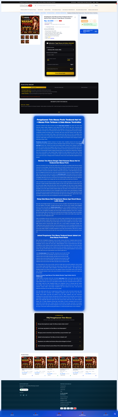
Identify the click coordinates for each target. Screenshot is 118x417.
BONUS (12, 414)
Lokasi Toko (62, 389)
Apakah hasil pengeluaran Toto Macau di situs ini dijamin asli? (52, 337)
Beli (91, 21)
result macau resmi (61, 174)
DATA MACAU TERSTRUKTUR (69, 9)
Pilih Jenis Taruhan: (50, 47)
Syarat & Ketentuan (64, 396)
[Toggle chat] (115, 414)
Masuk (97, 2)
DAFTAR (59, 415)
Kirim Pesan (24, 389)
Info (95, 31)
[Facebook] (21, 395)
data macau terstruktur (64, 125)
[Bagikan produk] (75, 17)
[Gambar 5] (23, 42)
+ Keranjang (84, 21)
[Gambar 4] (36, 37)
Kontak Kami (62, 387)
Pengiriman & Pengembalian (65, 402)
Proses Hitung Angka (60, 73)
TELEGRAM (35, 414)
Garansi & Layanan (64, 405)
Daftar (94, 2)
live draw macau (42, 253)
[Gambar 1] (23, 37)
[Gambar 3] (32, 37)
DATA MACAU (73, 2)
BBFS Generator (33, 87)
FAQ (61, 391)
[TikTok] (26, 395)
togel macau (61, 278)
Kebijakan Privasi (63, 398)
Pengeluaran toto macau (41, 141)
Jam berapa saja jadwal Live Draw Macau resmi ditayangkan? (52, 328)
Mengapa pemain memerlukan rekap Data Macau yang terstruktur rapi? (54, 332)
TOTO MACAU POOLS (56, 9)
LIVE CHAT (105, 414)
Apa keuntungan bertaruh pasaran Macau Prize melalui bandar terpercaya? (55, 345)
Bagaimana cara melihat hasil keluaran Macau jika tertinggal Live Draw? (54, 341)
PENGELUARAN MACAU (93, 9)
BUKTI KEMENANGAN (82, 415)
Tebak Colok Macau (84, 87)
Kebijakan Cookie (63, 400)
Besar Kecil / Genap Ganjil (59, 87)
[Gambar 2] (27, 37)
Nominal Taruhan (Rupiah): (51, 52)
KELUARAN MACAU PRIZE (81, 9)
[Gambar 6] (27, 42)
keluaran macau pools (55, 207)
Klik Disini (52, 38)
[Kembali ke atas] (115, 410)
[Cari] (35, 5)
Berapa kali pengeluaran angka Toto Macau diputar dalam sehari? (53, 324)
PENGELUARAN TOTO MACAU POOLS (84, 2)
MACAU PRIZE (48, 9)
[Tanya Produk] (94, 21)
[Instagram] (23, 395)
